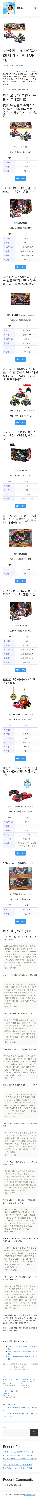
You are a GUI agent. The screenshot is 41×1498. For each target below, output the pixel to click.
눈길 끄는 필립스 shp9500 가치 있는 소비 (19, 1452)
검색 (4, 1427)
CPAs (20, 8)
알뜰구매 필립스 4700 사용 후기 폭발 (17, 1465)
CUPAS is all (11, 1404)
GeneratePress (29, 1495)
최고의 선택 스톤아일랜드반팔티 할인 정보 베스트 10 (28, 1381)
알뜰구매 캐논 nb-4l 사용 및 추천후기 (17, 1468)
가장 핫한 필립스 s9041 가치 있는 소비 (18, 1455)
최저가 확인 (20, 179)
